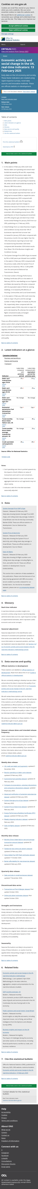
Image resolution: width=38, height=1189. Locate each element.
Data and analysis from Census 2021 (14, 51)
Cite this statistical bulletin (12, 133)
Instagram (5, 1153)
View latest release (29, 92)
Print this (11, 142)
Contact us (5, 1135)
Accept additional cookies (18, 26)
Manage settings (7, 34)
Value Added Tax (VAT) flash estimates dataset (19, 855)
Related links (8, 131)
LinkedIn (4, 1158)
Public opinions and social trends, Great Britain (18, 1011)
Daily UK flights (8, 552)
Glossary (6, 127)
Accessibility (6, 1112)
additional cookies (23, 15)
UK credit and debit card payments (15, 766)
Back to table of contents (9, 343)
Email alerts (5, 1167)
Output (5, 56)
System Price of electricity (11, 533)
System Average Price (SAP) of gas (14, 508)
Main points (7, 121)
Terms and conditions (9, 1121)
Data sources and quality (11, 129)
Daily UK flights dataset (12, 826)
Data (5, 125)
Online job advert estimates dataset (16, 895)
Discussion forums (8, 1164)
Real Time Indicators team (9, 99)
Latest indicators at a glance (12, 123)
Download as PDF (8, 147)
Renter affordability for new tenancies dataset (19, 861)
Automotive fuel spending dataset (15, 779)
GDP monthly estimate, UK (12, 992)
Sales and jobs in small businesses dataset (18, 875)
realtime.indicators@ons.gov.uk (11, 724)
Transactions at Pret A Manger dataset (17, 889)
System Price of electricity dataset (15, 807)
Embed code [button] (6, 457)
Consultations (6, 1161)
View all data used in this (19, 153)
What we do (5, 1130)
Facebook (4, 1156)
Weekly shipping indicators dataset (15, 819)
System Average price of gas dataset (16, 800)
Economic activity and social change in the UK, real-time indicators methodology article (18, 688)
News (3, 1138)
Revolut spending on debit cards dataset (17, 773)
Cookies (4, 1115)
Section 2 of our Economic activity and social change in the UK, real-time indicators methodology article (18, 647)
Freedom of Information (10, 1141)
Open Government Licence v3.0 (15, 1181)
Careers (4, 1132)
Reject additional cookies (18, 30)
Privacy (4, 1118)
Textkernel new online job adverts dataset (18, 849)
